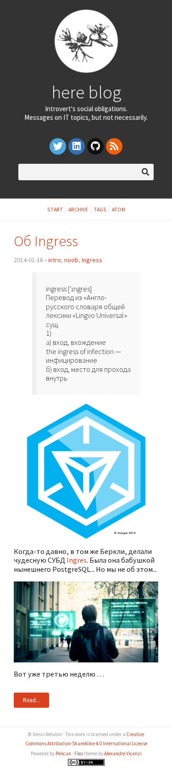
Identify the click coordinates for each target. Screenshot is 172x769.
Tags (100, 209)
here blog (86, 92)
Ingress (92, 260)
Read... (31, 700)
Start (55, 209)
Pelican (63, 753)
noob (71, 260)
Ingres (77, 560)
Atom (118, 209)
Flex (78, 753)
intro (54, 260)
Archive (78, 209)
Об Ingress (46, 240)
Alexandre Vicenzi (123, 753)
